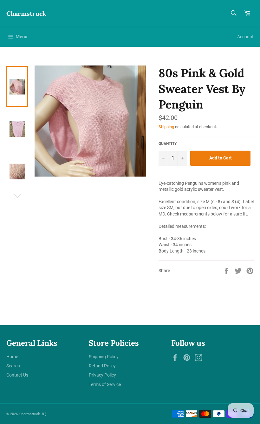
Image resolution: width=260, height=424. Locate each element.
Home (12, 356)
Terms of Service (105, 384)
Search (13, 365)
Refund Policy (102, 365)
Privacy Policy (102, 374)
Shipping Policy (104, 356)
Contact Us (17, 374)
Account (245, 36)
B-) (44, 414)
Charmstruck (26, 13)
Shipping (166, 126)
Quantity (168, 143)
